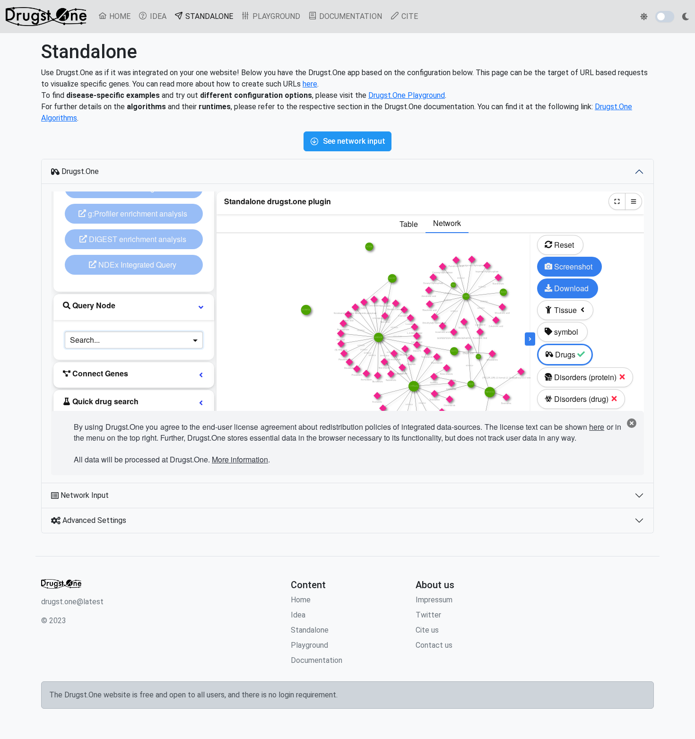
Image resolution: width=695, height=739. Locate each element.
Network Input (84, 495)
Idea (298, 614)
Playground (309, 645)
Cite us (427, 630)
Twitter (428, 614)
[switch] (664, 16)
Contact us (434, 645)
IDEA (157, 16)
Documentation (316, 660)
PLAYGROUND (275, 16)
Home (301, 599)
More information (240, 459)
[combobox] (124, 340)
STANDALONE (210, 16)
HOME (118, 16)
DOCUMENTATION (349, 16)
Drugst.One (79, 171)
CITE (409, 16)
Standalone (310, 630)
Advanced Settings (93, 520)
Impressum (434, 599)
